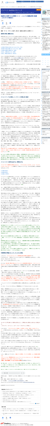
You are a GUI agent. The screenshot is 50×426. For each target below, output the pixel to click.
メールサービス (44, 140)
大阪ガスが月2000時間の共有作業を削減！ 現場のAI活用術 (17, 401)
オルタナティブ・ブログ (4, 6)
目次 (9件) (44, 72)
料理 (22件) (44, 83)
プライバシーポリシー (46, 133)
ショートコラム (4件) (45, 71)
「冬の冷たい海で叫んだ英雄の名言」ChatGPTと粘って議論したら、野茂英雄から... (18, 394)
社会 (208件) (44, 87)
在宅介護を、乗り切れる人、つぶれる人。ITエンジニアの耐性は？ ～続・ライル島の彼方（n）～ (19, 408)
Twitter (43, 143)
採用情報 (31, 424)
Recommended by (32, 403)
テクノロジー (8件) (45, 78)
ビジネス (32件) (44, 80)
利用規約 (43, 131)
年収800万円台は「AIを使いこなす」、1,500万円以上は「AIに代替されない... (17, 393)
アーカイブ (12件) (45, 76)
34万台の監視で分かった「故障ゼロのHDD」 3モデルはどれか (15, 396)
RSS (39, 9)
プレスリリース (44, 139)
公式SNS (6, 424)
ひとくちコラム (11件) (46, 75)
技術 (2, 20)
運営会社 (28, 424)
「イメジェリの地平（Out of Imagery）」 (16, 380)
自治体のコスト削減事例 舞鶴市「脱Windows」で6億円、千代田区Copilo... (17, 398)
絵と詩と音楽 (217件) (45, 89)
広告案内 (10, 424)
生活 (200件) (44, 86)
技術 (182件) (44, 82)
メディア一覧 (3, 424)
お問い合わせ (44, 134)
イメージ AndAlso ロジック (13, 6)
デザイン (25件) (44, 79)
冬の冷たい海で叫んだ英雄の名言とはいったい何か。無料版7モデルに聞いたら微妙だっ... (19, 391)
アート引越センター (19, 57)
